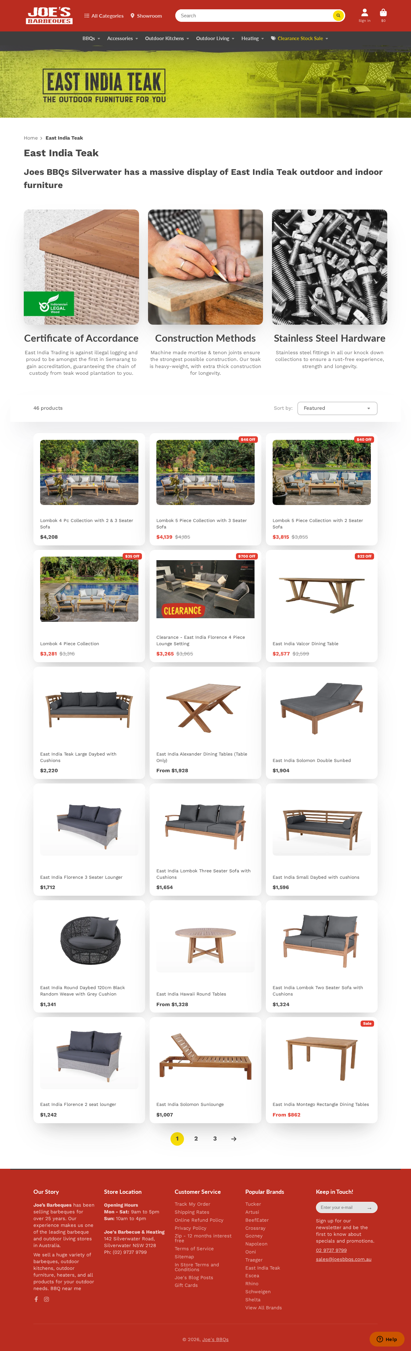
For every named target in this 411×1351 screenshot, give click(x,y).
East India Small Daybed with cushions (322, 839)
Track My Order (192, 1204)
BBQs (89, 38)
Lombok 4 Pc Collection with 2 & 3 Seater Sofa (89, 489)
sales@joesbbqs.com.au (344, 1259)
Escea (252, 1275)
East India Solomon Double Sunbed (322, 723)
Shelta (252, 1299)
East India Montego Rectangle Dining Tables (322, 1070)
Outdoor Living (212, 38)
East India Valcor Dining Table (322, 606)
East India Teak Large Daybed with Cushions (89, 723)
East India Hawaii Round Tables (205, 956)
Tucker (253, 1204)
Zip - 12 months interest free (203, 1238)
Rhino (251, 1283)
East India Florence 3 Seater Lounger (89, 839)
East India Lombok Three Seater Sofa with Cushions (205, 839)
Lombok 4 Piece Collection (89, 606)
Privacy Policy (190, 1228)
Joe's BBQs (215, 1339)
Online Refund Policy (199, 1220)
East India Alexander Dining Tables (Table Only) (205, 723)
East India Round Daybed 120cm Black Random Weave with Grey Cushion (89, 956)
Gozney (254, 1236)
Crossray (255, 1228)
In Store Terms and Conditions (197, 1267)
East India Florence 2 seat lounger (89, 1070)
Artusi (252, 1212)
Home (31, 138)
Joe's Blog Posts (194, 1277)
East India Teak (262, 1268)
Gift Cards (186, 1285)
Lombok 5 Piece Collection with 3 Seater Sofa (205, 489)
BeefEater (257, 1220)
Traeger (254, 1260)
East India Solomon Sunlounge (205, 1070)
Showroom (149, 16)
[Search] (338, 15)
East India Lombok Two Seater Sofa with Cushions (322, 956)
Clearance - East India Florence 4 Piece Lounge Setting (205, 606)
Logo (49, 16)
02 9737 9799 (331, 1250)
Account (365, 15)
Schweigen (258, 1291)
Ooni (250, 1252)
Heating (250, 38)
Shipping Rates (192, 1212)
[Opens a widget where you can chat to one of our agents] (387, 1340)
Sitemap (184, 1256)
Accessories (120, 38)
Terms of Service (194, 1248)
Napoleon (256, 1244)
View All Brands (263, 1307)
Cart (383, 15)
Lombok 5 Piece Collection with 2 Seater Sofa (322, 489)
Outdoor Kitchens (164, 38)
